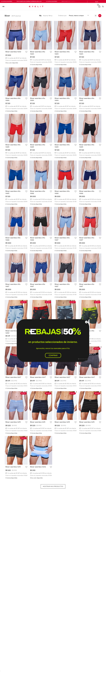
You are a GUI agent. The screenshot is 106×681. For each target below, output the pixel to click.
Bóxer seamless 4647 (13, 377)
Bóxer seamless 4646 (38, 467)
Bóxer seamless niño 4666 (37, 192)
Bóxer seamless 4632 (13, 52)
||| (95, 15)
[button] (103, 6)
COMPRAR (53, 355)
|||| (100, 15)
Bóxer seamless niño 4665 (86, 99)
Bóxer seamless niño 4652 (12, 332)
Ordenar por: (62, 15)
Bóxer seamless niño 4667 (62, 239)
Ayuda (96, 1)
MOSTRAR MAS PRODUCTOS (53, 486)
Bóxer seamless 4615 (13, 422)
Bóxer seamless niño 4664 (37, 53)
